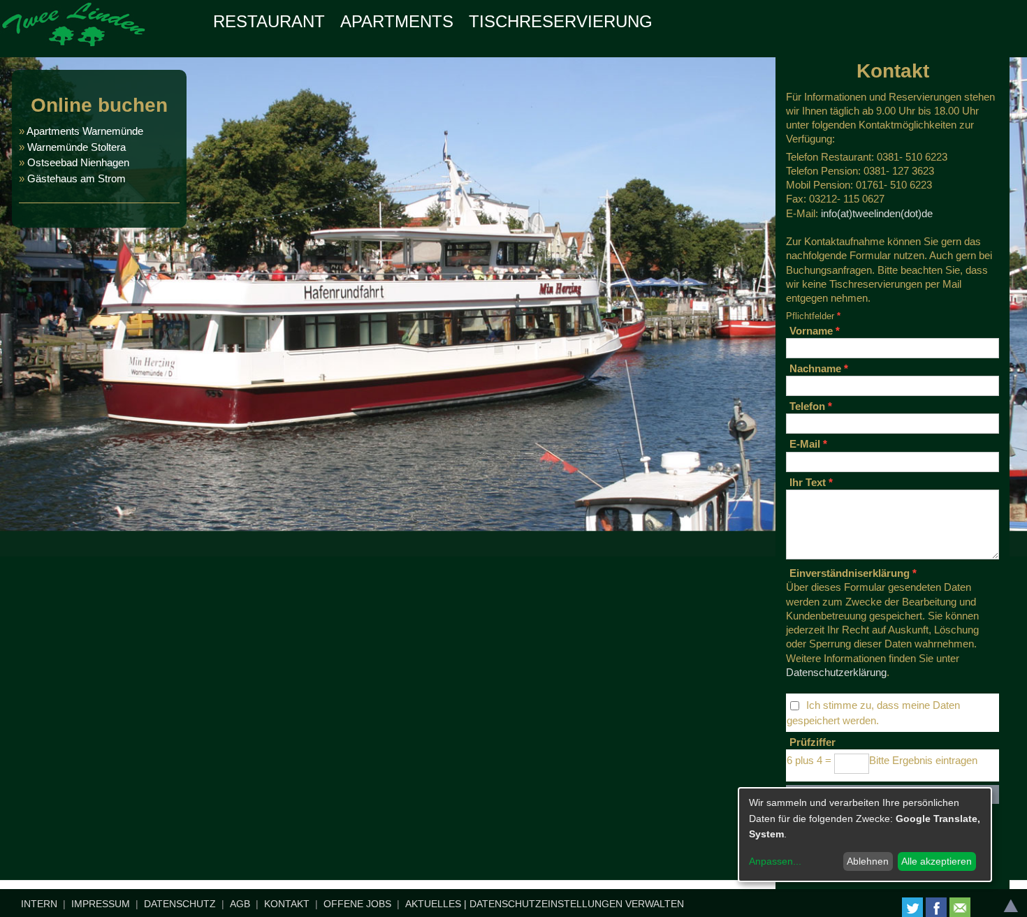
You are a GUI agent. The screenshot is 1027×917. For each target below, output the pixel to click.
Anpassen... (775, 861)
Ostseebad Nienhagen (78, 162)
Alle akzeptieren (936, 861)
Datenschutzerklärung (836, 672)
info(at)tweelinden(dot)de (877, 213)
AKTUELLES (433, 903)
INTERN (39, 903)
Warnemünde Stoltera (76, 147)
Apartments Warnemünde (85, 131)
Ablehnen (868, 861)
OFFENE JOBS (357, 903)
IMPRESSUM (100, 903)
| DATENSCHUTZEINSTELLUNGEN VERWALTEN (574, 903)
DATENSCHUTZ (180, 903)
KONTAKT (286, 903)
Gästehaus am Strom (75, 178)
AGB (240, 903)
